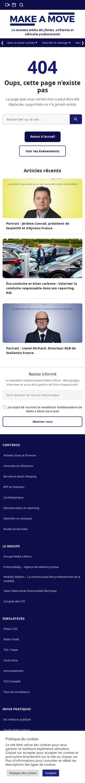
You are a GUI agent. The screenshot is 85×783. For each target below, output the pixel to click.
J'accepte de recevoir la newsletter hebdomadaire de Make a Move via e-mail (44, 409)
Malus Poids (11, 639)
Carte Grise (10, 660)
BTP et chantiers (13, 487)
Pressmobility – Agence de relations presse (31, 567)
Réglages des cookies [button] (23, 773)
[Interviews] (7, 5)
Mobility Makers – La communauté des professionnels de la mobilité (41, 579)
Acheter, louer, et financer (19, 455)
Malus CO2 (10, 629)
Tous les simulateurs (16, 692)
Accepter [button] (50, 773)
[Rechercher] (21, 5)
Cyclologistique (13, 497)
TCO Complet (12, 681)
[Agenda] (14, 5)
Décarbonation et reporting (21, 508)
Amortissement (13, 671)
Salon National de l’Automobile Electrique (30, 591)
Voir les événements (42, 151)
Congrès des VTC (14, 601)
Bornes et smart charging (19, 476)
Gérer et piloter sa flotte (21, 42)
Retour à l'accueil (42, 137)
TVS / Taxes (10, 650)
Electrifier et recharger (55, 42)
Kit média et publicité (17, 719)
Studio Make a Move (16, 730)
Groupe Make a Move (17, 556)
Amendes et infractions (18, 466)
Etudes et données (15, 529)
